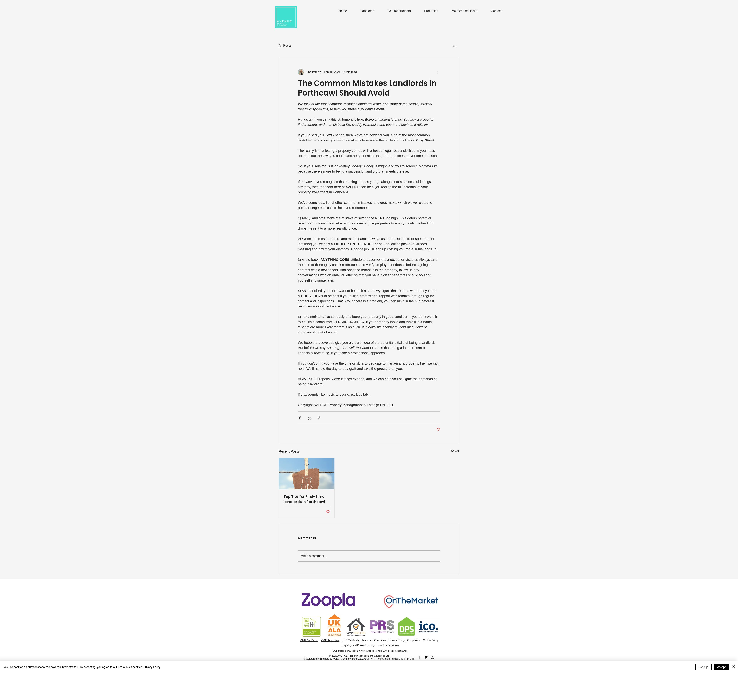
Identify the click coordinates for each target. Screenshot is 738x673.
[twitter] (426, 657)
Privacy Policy (397, 640)
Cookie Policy (430, 640)
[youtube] (432, 657)
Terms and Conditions (374, 640)
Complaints (413, 640)
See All (455, 450)
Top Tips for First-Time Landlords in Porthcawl (304, 499)
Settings (703, 667)
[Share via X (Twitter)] (309, 418)
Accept (721, 667)
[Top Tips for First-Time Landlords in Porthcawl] (306, 473)
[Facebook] (420, 657)
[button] (454, 45)
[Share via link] (318, 418)
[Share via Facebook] (300, 418)
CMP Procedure (330, 640)
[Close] (733, 667)
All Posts (285, 45)
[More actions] (437, 72)
